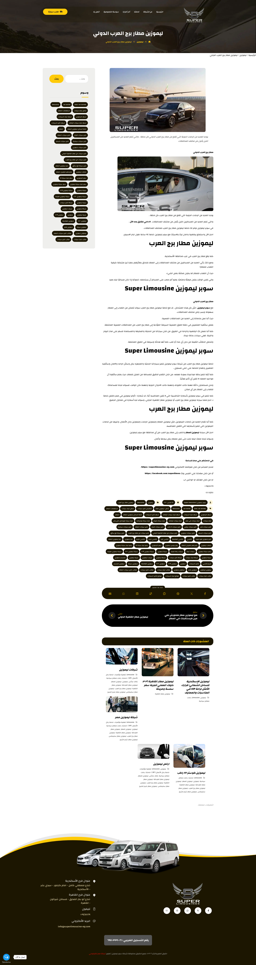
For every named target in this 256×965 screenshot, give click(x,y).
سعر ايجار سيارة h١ (142, 545)
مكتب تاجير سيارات (189, 576)
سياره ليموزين (206, 557)
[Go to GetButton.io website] (6, 962)
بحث (56, 79)
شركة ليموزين (161, 557)
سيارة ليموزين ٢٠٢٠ (131, 551)
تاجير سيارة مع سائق (117, 533)
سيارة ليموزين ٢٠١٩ (147, 551)
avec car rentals (200, 508)
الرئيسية (252, 55)
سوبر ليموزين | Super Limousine (195, 502)
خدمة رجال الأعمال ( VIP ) (160, 772)
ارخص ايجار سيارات (128, 508)
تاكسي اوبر (164, 539)
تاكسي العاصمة (177, 539)
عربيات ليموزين (147, 557)
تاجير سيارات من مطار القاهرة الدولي (165, 533)
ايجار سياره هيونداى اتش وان (123, 520)
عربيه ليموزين (133, 557)
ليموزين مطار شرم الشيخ (116, 692)
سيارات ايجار (191, 551)
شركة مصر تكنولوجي (97, 953)
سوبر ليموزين (203, 308)
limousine (176, 508)
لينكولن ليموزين (179, 569)
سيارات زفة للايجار (177, 551)
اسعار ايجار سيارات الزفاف (171, 514)
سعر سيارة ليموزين (204, 551)
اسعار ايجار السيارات (190, 514)
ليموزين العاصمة (147, 563)
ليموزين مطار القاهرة (162, 693)
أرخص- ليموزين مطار (162, 508)
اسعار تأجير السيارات (152, 514)
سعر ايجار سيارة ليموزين (124, 545)
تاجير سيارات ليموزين (188, 533)
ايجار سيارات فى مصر (192, 520)
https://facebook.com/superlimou (162, 473)
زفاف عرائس (133, 681)
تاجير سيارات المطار (141, 526)
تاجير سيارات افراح (157, 526)
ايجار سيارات (207, 520)
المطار (117, 514)
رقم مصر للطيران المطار (189, 545)
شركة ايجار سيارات (192, 557)
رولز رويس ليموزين (171, 545)
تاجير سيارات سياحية (124, 526)
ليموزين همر (192, 569)
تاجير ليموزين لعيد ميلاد (203, 539)
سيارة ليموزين (162, 551)
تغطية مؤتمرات (120, 674)
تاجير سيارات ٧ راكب (173, 526)
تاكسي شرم (153, 539)
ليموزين (243, 55)
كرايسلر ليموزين (120, 557)
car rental (186, 508)
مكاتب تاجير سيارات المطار (128, 569)
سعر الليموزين (156, 545)
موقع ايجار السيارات (172, 576)
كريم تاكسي (207, 563)
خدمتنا (124, 678)
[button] (205, 593)
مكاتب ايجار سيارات (163, 569)
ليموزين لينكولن (205, 569)
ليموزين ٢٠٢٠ (160, 563)
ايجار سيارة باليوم (159, 520)
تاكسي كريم (140, 539)
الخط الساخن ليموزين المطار (132, 514)
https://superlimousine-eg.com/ (157, 467)
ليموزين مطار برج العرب (125, 502)
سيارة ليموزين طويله (114, 551)
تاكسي (189, 539)
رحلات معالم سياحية (113, 678)
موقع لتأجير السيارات (154, 576)
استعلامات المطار (112, 508)
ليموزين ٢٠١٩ (172, 563)
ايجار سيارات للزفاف (175, 520)
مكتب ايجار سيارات (205, 576)
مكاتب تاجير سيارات (147, 569)
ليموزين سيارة (133, 563)
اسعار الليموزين (206, 514)
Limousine (140, 502)
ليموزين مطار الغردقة (130, 685)
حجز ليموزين (129, 539)
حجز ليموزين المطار (114, 539)
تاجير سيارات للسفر (204, 533)
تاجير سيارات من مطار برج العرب (138, 533)
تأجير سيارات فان (205, 526)
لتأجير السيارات (194, 563)
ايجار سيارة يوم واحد (143, 520)
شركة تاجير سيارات (175, 557)
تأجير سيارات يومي (190, 526)
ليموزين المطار (192, 432)
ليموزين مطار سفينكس (117, 736)
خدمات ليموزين (206, 545)
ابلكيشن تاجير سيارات (144, 508)
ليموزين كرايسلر (119, 563)
